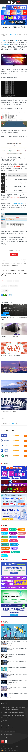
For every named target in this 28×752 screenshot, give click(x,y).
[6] (4, 670)
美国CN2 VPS (5, 290)
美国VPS (6, 45)
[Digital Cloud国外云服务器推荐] (14, 520)
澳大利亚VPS (6, 552)
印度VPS (5, 555)
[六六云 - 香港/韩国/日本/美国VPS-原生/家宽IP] (14, 616)
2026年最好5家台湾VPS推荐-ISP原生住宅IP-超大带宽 (17, 687)
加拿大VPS (5, 544)
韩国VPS (14, 533)
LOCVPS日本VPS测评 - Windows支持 (9, 392)
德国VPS (14, 537)
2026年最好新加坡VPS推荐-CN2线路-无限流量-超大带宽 (17, 694)
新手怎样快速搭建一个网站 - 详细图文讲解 (16, 667)
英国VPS (5, 540)
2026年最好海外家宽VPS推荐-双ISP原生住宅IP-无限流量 (17, 642)
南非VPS (15, 548)
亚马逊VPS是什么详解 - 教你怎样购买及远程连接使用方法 (17, 655)
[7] (4, 677)
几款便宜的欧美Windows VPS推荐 (15, 270)
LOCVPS (3, 40)
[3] (4, 651)
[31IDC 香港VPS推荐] (14, 479)
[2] (4, 645)
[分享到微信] (4, 295)
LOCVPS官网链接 (18, 203)
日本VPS (5, 533)
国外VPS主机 (13, 34)
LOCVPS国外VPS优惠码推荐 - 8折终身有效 (10, 355)
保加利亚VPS (16, 552)
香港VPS (14, 529)
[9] (4, 690)
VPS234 (9, 746)
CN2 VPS (4, 285)
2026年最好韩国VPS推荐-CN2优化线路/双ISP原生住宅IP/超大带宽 (17, 681)
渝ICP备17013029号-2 (6, 748)
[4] (4, 657)
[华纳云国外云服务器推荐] (14, 506)
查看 (25, 435)
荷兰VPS (22, 537)
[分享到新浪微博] (7, 295)
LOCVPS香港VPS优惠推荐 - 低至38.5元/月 (10, 374)
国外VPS (15, 40)
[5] (4, 664)
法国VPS (5, 537)
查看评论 (14, 254)
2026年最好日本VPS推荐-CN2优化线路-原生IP (17, 661)
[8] (4, 683)
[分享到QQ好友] (10, 295)
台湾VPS (22, 529)
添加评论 (14, 423)
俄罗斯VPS (14, 540)
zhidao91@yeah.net (8, 728)
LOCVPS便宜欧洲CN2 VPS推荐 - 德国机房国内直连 (12, 336)
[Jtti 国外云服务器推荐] (14, 492)
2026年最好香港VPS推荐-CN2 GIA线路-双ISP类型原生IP (17, 649)
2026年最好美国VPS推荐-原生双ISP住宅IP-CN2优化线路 (17, 674)
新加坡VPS (22, 533)
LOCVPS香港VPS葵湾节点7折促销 (8, 411)
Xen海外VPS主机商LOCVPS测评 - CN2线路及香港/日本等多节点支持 (14, 318)
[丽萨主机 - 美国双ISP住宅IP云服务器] (14, 575)
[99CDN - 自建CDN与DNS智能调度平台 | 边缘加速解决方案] (14, 602)
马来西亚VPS (6, 548)
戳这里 (13, 265)
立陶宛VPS (15, 544)
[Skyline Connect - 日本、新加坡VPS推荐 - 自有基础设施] (14, 589)
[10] (4, 696)
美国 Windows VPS (13, 285)
